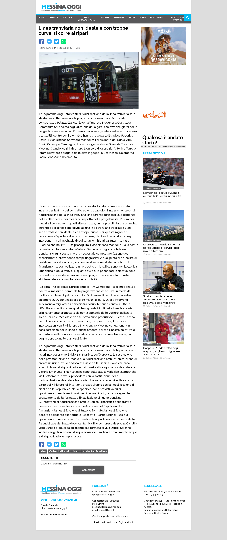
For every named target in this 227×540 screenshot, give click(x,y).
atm (43, 451)
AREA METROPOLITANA (86, 18)
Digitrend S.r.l (126, 522)
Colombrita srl (59, 451)
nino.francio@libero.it (103, 510)
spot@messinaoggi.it (103, 494)
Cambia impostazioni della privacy (110, 516)
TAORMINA (119, 17)
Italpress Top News (152, 189)
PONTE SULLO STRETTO (178, 18)
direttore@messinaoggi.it (54, 508)
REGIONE (105, 17)
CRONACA (53, 17)
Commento (47, 471)
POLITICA (67, 17)
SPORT (131, 17)
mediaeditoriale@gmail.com (107, 507)
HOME (41, 17)
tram (76, 451)
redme (42, 48)
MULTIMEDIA (156, 17)
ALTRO (142, 17)
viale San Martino (95, 451)
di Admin (166, 203)
